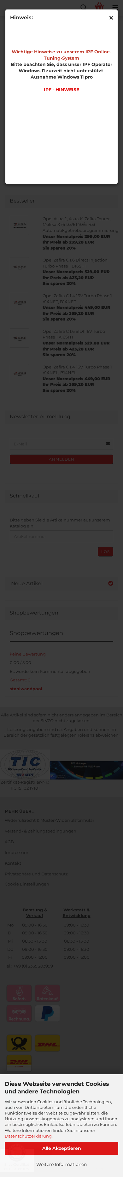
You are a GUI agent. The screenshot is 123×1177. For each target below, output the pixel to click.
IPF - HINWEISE (61, 89)
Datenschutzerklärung (28, 1136)
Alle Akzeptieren (61, 1148)
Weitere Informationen (61, 1164)
